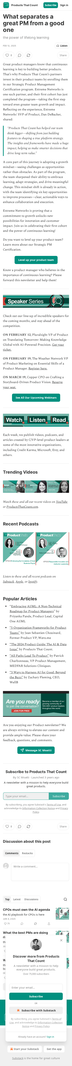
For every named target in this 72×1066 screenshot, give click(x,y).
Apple (19, 581)
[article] (36, 916)
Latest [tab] (17, 899)
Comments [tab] (11, 853)
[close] (61, 940)
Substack (8, 581)
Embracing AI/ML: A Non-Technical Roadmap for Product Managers (35, 609)
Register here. (37, 368)
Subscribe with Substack (39, 1010)
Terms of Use (54, 804)
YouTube (62, 501)
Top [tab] (7, 899)
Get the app (54, 1049)
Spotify (32, 581)
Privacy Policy (42, 1026)
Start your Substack (26, 1049)
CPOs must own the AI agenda (26, 910)
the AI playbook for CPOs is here (23, 914)
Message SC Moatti (38, 750)
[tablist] (19, 853)
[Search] (65, 899)
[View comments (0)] (19, 55)
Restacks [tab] (27, 853)
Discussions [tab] (31, 899)
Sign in (64, 5)
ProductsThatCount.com (22, 506)
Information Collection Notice (38, 808)
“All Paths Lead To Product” (29, 655)
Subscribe (50, 5)
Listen (64, 45)
